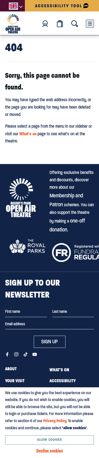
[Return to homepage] (21, 197)
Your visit (15, 380)
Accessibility (63, 380)
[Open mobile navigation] (90, 24)
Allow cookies (49, 439)
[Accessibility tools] (62, 5)
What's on (28, 134)
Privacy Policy (55, 420)
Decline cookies (49, 450)
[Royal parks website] (27, 246)
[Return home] (13, 24)
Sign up (49, 341)
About (11, 369)
